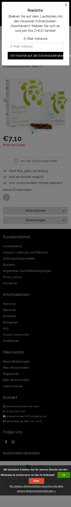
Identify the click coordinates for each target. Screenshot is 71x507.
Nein (36, 481)
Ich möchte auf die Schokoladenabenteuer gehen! (36, 55)
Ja (63, 475)
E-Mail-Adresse (36, 39)
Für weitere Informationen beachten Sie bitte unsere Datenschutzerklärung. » (36, 488)
